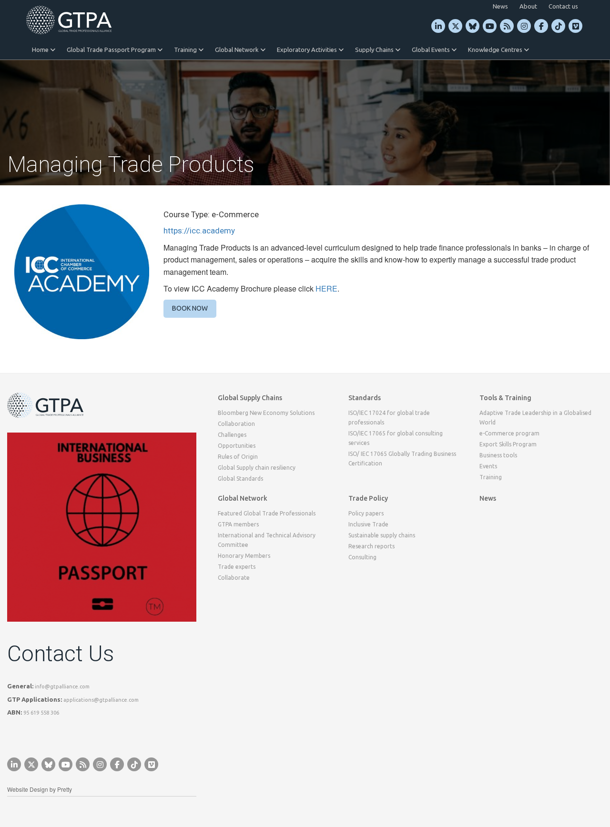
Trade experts (236, 567)
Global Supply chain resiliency (256, 467)
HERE (326, 288)
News (500, 6)
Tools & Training (505, 398)
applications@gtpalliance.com (101, 700)
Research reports (371, 546)
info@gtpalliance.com (62, 686)
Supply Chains (375, 49)
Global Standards (240, 478)
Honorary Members (244, 556)
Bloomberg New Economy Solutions (266, 413)
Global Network (237, 49)
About (528, 6)
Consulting (362, 557)
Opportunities (236, 446)
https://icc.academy (199, 230)
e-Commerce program (509, 433)
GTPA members (238, 524)
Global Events (431, 49)
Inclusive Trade (368, 524)
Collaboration (236, 424)
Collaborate (234, 578)
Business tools (498, 455)
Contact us (563, 6)
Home (41, 49)
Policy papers (366, 513)
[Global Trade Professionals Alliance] (69, 20)
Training (186, 49)
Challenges (232, 435)
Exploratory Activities (307, 49)
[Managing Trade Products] (81, 270)
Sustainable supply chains (381, 535)
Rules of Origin (238, 457)
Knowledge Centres (496, 49)
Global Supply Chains (250, 398)
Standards (364, 398)
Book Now (190, 308)
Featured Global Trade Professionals (266, 513)
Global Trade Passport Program (112, 49)
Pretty (64, 789)
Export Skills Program (508, 444)
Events (488, 466)
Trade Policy (368, 498)
